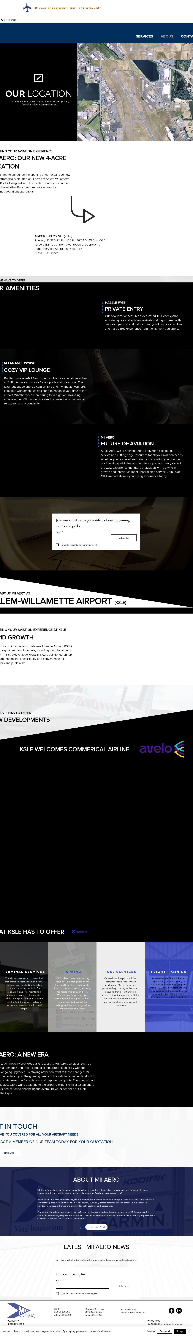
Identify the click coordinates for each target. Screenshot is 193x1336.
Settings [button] (151, 1331)
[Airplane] (74, 932)
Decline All (165, 1331)
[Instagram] (179, 1311)
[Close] (189, 1331)
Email (59, 532)
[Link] (82, 1227)
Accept (180, 1331)
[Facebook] (171, 1311)
